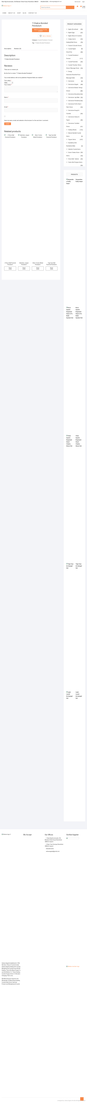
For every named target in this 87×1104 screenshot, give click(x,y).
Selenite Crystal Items (74, 149)
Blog (24, 13)
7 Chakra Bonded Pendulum (42, 43)
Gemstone (71, 81)
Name (6, 97)
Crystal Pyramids (73, 61)
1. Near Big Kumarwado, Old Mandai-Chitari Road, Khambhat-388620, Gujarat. (53, 839)
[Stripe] (27, 842)
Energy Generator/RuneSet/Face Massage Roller (73, 75)
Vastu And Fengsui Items (75, 162)
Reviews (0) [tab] (17, 48)
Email (6, 107)
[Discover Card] (40, 839)
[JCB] (30, 842)
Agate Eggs (71, 32)
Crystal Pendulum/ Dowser (45, 40)
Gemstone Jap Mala (73, 97)
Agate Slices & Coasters (75, 36)
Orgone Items (72, 139)
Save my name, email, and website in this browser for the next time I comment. (26, 120)
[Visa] (30, 839)
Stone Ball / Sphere (73, 159)
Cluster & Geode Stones (75, 45)
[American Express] (24, 839)
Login (83, 1)
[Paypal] (33, 839)
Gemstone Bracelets (74, 94)
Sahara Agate (68, 1100)
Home (4, 13)
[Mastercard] (27, 839)
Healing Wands (72, 130)
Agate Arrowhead (73, 29)
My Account (77, 1)
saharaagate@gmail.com (55, 1)
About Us (11, 13)
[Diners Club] (37, 839)
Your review (8, 84)
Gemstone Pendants (74, 100)
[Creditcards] (24, 842)
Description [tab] (7, 48)
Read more (10, 268)
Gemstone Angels (73, 84)
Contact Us (32, 13)
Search (70, 7)
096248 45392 (50, 848)
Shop (19, 13)
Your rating (7, 80)
